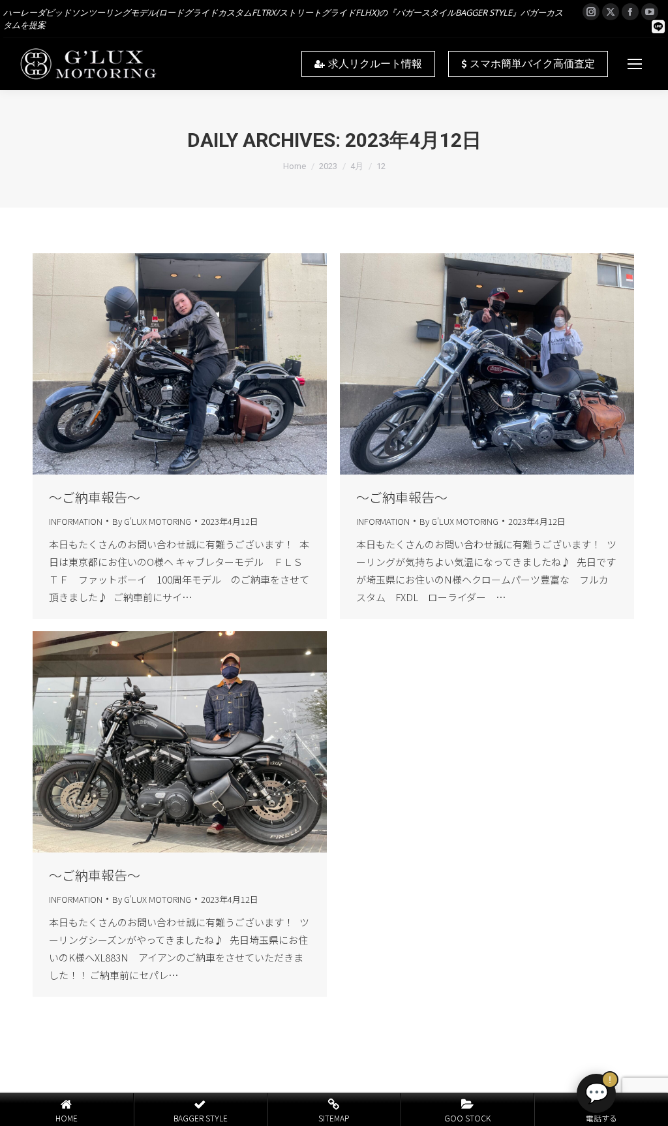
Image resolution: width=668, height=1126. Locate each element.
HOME (66, 1117)
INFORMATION (75, 521)
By (151, 521)
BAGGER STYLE (201, 1117)
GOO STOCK (467, 1117)
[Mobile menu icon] (634, 63)
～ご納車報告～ (94, 497)
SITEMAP (333, 1117)
